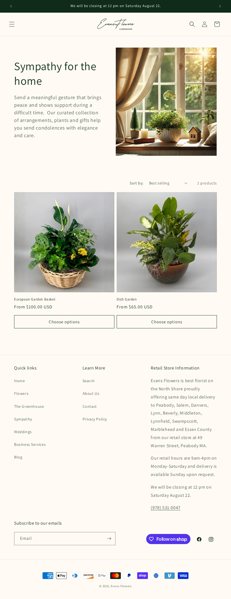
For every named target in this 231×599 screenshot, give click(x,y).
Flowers (21, 393)
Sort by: (136, 183)
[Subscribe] (109, 538)
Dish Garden (127, 299)
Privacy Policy (95, 419)
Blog (18, 457)
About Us (91, 393)
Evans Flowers (121, 586)
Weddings (23, 431)
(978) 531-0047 (165, 508)
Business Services (30, 444)
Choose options (64, 321)
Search (89, 380)
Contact (90, 406)
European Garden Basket (34, 299)
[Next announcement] (220, 6)
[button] (12, 24)
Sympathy (23, 419)
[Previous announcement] (11, 6)
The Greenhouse (29, 406)
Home (19, 380)
